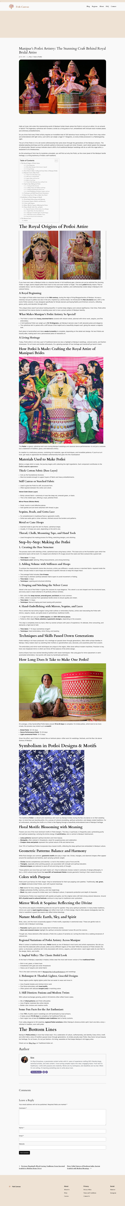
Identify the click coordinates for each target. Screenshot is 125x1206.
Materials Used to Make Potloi (31, 173)
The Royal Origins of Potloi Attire (30, 163)
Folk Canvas (16, 1186)
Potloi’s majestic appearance (28, 466)
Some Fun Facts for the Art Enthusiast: (34, 216)
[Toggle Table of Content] (55, 160)
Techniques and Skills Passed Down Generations (36, 193)
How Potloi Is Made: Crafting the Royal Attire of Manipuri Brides (40, 171)
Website (21, 1144)
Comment (23, 1108)
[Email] (43, 1072)
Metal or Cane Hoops (30, 180)
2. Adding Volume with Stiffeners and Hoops (35, 187)
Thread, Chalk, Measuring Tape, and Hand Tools (36, 182)
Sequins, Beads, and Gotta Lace (32, 178)
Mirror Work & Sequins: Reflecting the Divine (36, 205)
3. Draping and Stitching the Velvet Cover (35, 189)
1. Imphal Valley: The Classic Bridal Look (35, 211)
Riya (30, 57)
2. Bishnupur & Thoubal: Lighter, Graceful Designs (37, 212)
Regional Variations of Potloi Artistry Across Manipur (37, 209)
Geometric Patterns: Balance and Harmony (35, 201)
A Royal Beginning (30, 165)
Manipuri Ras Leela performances (54, 972)
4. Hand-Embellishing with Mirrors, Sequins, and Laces (37, 191)
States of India (38, 57)
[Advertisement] (62, 24)
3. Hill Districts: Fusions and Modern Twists (35, 214)
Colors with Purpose (29, 203)
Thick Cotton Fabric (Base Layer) (33, 174)
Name (21, 1128)
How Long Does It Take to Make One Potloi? (36, 195)
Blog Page (32, 1043)
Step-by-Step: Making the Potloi (32, 184)
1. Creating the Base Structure (32, 185)
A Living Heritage (30, 169)
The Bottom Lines (26, 218)
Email (21, 1136)
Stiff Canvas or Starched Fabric (32, 176)
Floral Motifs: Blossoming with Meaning (34, 199)
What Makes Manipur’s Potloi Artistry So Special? (36, 167)
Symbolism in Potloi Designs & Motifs (31, 197)
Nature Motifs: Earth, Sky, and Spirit (33, 207)
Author (26, 220)
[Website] (46, 1072)
